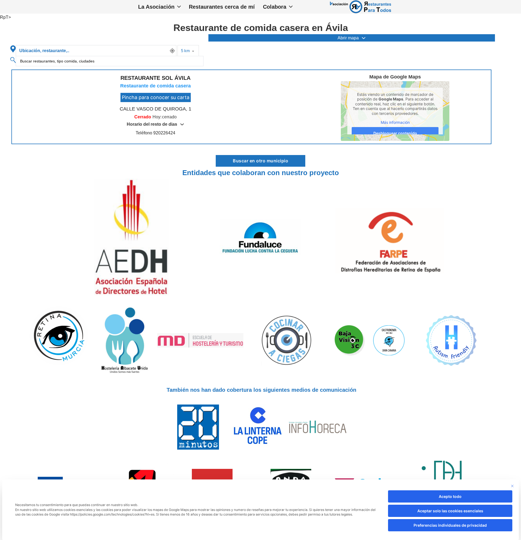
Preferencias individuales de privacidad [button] (450, 525)
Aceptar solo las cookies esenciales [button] (450, 511)
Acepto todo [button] (450, 496)
